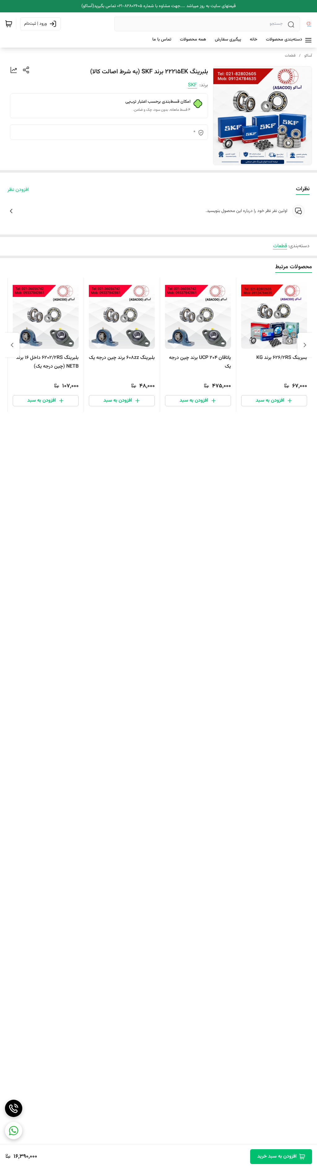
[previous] (304, 345)
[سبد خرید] (8, 24)
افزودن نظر (18, 190)
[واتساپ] (13, 1130)
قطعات (290, 55)
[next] (12, 345)
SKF (192, 85)
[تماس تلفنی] (13, 1108)
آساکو (308, 55)
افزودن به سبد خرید (277, 1156)
